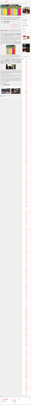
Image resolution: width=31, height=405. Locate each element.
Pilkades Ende (26, 325)
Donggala (26, 231)
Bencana (26, 121)
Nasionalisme (26, 75)
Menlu (26, 293)
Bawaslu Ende (26, 216)
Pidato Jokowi (26, 322)
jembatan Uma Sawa (26, 370)
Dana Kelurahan (26, 155)
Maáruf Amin (26, 117)
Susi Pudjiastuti (26, 190)
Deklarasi (26, 156)
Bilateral (26, 219)
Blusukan (26, 222)
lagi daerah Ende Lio (26, 374)
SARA (26, 106)
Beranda (1, 16)
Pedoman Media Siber (15, 400)
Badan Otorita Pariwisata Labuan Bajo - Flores (26, 211)
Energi (26, 94)
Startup (26, 346)
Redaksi (15, 399)
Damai (26, 227)
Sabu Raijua (26, 66)
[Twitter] (27, 1)
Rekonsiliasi (26, 92)
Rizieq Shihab (26, 186)
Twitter (26, 355)
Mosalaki (26, 298)
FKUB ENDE (26, 238)
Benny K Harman (26, 218)
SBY (26, 187)
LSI (26, 281)
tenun (26, 392)
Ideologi (26, 78)
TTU (26, 349)
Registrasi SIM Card (26, 335)
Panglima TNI (26, 308)
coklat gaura (26, 366)
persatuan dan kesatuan (26, 387)
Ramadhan (26, 128)
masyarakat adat (26, 377)
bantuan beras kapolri (26, 363)
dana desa (26, 90)
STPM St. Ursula (26, 339)
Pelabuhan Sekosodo (26, 314)
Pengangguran (26, 146)
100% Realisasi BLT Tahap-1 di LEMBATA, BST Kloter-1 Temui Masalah (15, 92)
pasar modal (26, 384)
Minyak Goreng (26, 296)
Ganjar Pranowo (26, 244)
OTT (26, 301)
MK (26, 171)
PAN (26, 303)
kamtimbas (26, 371)
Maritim (26, 288)
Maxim (26, 173)
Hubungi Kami (12, 400)
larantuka (26, 197)
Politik (26, 68)
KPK (26, 124)
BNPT (26, 208)
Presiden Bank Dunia (26, 328)
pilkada (26, 113)
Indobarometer (26, 165)
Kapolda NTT (26, 271)
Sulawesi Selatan (26, 347)
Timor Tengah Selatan (26, 70)
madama (26, 376)
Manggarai (26, 116)
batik (26, 365)
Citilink (26, 225)
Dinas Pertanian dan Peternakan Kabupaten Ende (26, 230)
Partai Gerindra (26, 311)
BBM (26, 82)
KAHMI (26, 263)
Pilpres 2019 (26, 79)
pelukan (26, 385)
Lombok (26, 140)
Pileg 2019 (26, 323)
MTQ (26, 285)
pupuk (26, 389)
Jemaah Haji (26, 260)
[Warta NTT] (6, 1)
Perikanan (26, 111)
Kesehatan (26, 170)
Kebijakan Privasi (15, 402)
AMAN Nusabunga (26, 202)
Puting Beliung (26, 331)
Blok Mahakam (26, 221)
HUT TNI (26, 250)
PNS (26, 306)
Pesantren (26, 320)
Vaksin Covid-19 (26, 149)
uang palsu (26, 393)
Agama (26, 152)
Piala (26, 184)
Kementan (26, 276)
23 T (26, 200)
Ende (26, 62)
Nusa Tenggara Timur (26, 89)
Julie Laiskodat (26, 262)
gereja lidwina (26, 368)
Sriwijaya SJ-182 (26, 189)
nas (26, 379)
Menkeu (26, 175)
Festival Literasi (26, 239)
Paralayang (26, 309)
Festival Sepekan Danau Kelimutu (26, 160)
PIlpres (26, 144)
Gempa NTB (26, 95)
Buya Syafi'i (26, 224)
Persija (26, 319)
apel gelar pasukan (26, 362)
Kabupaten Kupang (26, 109)
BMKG (26, 133)
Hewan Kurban (26, 254)
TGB (26, 191)
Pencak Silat (26, 315)
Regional (26, 129)
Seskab (26, 343)
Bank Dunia (26, 135)
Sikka (26, 65)
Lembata (4, 16)
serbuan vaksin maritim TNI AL (26, 390)
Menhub (26, 292)
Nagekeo (26, 76)
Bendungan (26, 217)
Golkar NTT (26, 246)
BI (26, 114)
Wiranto (26, 130)
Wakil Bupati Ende (26, 194)
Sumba (26, 67)
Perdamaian (26, 317)
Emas (26, 235)
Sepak (26, 342)
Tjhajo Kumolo (26, 352)
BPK (26, 209)
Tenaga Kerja (26, 350)
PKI (26, 179)
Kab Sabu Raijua (26, 269)
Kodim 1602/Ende (26, 100)
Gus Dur (26, 247)
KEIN (26, 167)
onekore (26, 381)
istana (26, 369)
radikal (26, 198)
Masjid (26, 289)
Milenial (26, 176)
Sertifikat (26, 148)
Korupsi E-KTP (26, 279)
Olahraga (26, 84)
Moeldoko (26, 127)
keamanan (26, 81)
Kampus (26, 168)
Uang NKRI (26, 357)
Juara (26, 261)
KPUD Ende (26, 268)
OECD (26, 300)
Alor (26, 132)
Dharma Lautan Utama (26, 229)
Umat (26, 358)
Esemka (26, 236)
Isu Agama (26, 258)
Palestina (26, 181)
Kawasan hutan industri (26, 273)
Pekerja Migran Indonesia (26, 312)
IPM (26, 255)
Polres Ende (26, 102)
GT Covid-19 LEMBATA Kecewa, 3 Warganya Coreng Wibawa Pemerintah (5, 92)
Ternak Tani (26, 351)
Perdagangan (26, 183)
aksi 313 (26, 87)
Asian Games (26, 108)
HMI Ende (26, 249)
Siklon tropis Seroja (26, 344)
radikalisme (26, 71)
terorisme (26, 97)
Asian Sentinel (26, 206)
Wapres (26, 360)
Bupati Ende (26, 98)
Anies (26, 205)
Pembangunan (26, 182)
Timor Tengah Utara (26, 192)
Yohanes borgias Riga (26, 195)
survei (26, 151)
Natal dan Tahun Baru (26, 143)
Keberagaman (26, 125)
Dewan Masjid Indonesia (26, 157)
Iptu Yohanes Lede (26, 257)
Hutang (26, 163)
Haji (26, 138)
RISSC (26, 333)
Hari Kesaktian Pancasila (26, 252)
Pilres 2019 (26, 119)
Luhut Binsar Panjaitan (26, 284)
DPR (26, 154)
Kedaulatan (26, 274)
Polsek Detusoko (26, 327)
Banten (26, 214)
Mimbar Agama (26, 295)
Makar (26, 141)
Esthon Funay (26, 159)
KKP (26, 265)
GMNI (26, 122)
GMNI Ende (26, 242)
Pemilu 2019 (26, 74)
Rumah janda (26, 336)
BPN (26, 210)
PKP (26, 304)
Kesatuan (26, 277)
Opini (26, 63)
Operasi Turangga (26, 178)
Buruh (26, 136)
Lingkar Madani (26, 282)
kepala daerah (26, 373)
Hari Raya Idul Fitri (26, 162)
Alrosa (26, 103)
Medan (26, 290)
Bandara (26, 213)
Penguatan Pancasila (26, 316)
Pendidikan (26, 105)
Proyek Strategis (26, 330)
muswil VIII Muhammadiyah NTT (26, 378)
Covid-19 (26, 73)
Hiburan (26, 86)
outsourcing (26, 382)
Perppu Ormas (26, 101)
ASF (26, 203)
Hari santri (26, 253)
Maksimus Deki (26, 287)
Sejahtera (26, 341)
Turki (26, 354)
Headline (26, 60)
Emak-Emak (26, 234)
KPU (26, 266)
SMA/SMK (26, 338)
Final (26, 241)
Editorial (26, 233)
